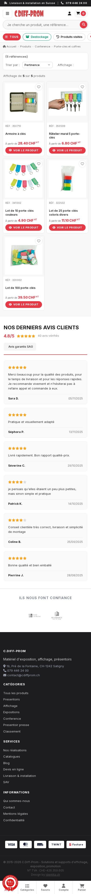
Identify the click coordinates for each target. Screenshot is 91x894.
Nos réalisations (15, 750)
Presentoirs (11, 699)
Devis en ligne (13, 769)
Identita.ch (53, 874)
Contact (9, 807)
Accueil (11, 46)
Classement (12, 731)
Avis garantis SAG (20, 346)
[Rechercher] (83, 24)
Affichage (10, 706)
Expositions (11, 712)
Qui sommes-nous (16, 801)
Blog (6, 763)
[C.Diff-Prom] (39, 13)
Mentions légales (15, 813)
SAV (6, 782)
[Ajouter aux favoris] (38, 87)
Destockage (39, 37)
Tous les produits (15, 693)
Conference (42, 46)
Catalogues (11, 756)
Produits (25, 46)
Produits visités (71, 37)
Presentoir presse (16, 725)
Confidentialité (13, 820)
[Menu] (7, 13)
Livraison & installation (19, 776)
